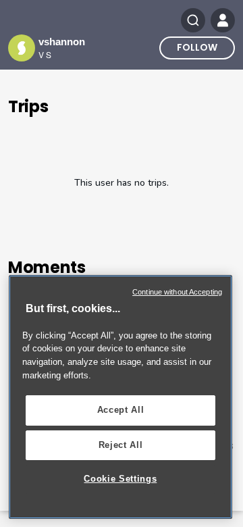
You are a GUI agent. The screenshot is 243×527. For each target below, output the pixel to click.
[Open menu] (223, 20)
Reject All (121, 445)
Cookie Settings (120, 479)
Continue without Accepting (177, 292)
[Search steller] (193, 20)
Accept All (120, 410)
